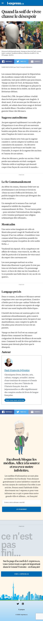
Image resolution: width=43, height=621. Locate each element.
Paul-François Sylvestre (17, 370)
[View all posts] (14, 400)
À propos (21, 609)
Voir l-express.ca (21, 574)
